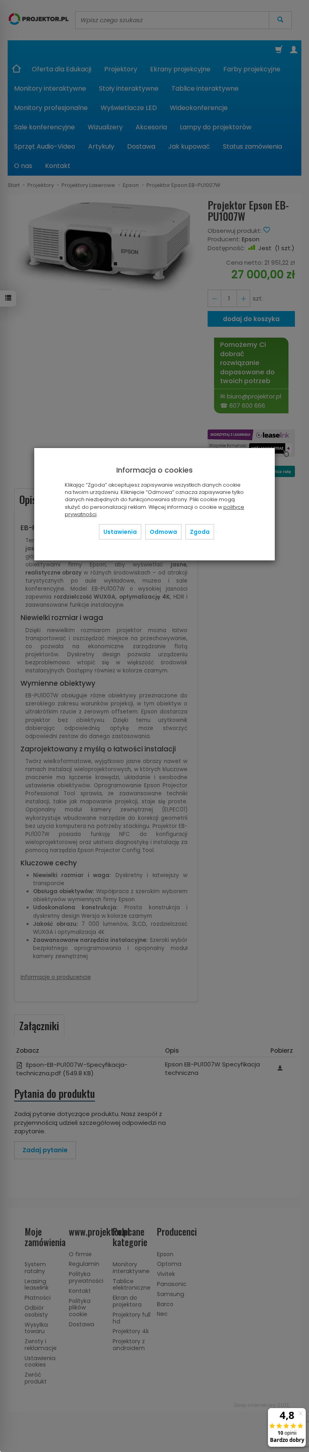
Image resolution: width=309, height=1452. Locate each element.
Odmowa (163, 532)
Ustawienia (120, 532)
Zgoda (200, 532)
